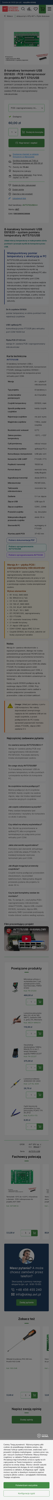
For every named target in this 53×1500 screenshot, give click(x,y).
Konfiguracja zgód (26, 1493)
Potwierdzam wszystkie (26, 1485)
